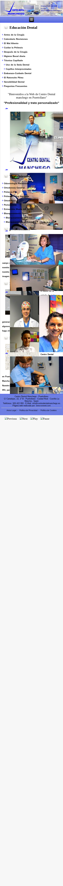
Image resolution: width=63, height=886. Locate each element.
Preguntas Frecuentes (15, 86)
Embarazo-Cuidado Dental (17, 73)
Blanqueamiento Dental (16, 213)
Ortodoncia (10, 200)
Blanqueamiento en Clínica (20, 222)
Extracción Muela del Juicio (18, 209)
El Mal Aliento (11, 43)
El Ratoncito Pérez (13, 77)
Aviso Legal (12, 410)
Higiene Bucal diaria (14, 56)
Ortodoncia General (14, 187)
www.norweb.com (43, 406)
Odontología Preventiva (16, 183)
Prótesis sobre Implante (16, 196)
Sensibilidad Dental (14, 82)
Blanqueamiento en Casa (19, 217)
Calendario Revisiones (16, 39)
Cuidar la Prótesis (13, 47)
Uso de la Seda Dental (17, 64)
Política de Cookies (49, 410)
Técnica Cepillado (13, 60)
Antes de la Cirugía (14, 35)
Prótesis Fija (10, 192)
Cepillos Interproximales (18, 69)
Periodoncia (10, 205)
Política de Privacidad (28, 410)
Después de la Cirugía (15, 52)
